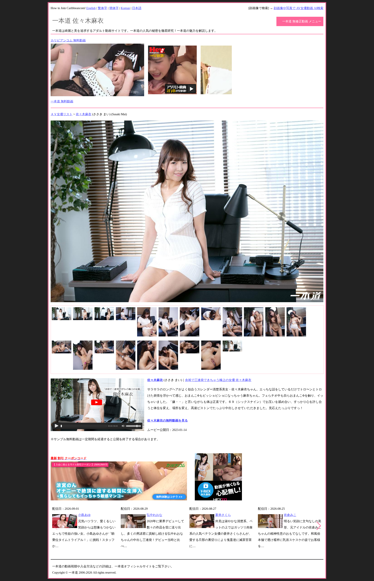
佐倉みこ (290, 515)
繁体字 (102, 8)
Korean (125, 8)
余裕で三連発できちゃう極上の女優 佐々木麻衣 (218, 380)
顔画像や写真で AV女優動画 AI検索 (298, 8)
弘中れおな (154, 515)
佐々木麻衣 (83, 114)
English (91, 8)
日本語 (136, 8)
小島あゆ (84, 515)
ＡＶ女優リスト (61, 114)
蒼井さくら (223, 515)
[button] (318, 526)
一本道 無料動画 (62, 101)
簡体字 (114, 8)
